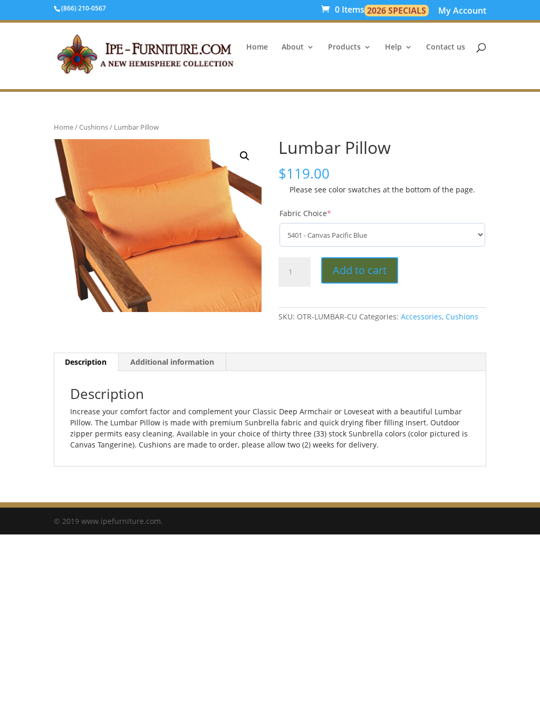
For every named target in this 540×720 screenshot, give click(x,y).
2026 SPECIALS (396, 10)
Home (257, 47)
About (293, 47)
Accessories (421, 317)
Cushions (93, 127)
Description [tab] (86, 362)
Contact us (445, 47)
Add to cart (360, 270)
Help (393, 47)
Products (344, 47)
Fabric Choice (305, 213)
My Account (462, 11)
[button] (244, 156)
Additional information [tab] (172, 362)
